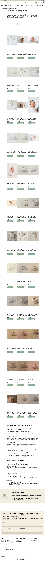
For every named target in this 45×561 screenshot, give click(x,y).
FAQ (1, 554)
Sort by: (8, 21)
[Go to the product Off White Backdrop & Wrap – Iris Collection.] (12, 137)
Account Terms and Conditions (6, 541)
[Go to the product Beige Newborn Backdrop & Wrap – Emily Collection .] (33, 268)
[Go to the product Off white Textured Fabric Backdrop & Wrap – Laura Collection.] (33, 105)
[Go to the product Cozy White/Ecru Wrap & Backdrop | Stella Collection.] (22, 39)
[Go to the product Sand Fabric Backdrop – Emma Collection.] (33, 301)
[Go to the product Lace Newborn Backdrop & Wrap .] (12, 105)
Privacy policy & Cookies (5, 547)
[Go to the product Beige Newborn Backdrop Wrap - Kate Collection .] (22, 301)
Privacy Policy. (22, 528)
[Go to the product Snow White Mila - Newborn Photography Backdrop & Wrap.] (12, 39)
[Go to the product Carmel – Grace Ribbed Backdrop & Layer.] (33, 333)
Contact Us (3, 556)
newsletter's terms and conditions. (24, 530)
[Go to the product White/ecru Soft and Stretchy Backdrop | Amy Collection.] (33, 39)
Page (24, 420)
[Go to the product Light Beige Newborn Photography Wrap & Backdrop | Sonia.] (22, 235)
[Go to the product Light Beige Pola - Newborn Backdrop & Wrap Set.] (22, 203)
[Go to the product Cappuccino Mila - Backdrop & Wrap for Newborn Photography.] (12, 399)
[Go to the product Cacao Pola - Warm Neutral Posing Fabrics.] (22, 333)
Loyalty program (34, 540)
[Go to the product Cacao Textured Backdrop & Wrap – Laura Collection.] (12, 366)
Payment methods (19, 541)
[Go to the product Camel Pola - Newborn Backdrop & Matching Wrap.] (12, 333)
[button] (36, 3)
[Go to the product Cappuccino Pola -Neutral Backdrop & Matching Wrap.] (33, 399)
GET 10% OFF (22, 533)
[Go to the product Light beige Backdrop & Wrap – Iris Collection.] (22, 137)
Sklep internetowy (21, 559)
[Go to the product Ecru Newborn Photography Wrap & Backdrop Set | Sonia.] (22, 105)
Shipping (17, 540)
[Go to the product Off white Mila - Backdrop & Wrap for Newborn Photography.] (22, 72)
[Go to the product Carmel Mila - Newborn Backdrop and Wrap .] (33, 366)
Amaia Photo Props (4, 8)
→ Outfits (8, 474)
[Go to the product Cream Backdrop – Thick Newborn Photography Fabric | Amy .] (12, 268)
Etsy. (22, 499)
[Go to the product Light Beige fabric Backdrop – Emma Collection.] (33, 203)
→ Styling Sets (9, 480)
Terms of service (4, 548)
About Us (2, 555)
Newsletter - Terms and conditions (7, 549)
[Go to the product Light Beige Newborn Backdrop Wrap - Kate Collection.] (22, 268)
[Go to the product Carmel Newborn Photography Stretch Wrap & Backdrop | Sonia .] (22, 366)
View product (10, 57)
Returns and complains (5, 540)
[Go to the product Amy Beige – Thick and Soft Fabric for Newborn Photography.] (12, 301)
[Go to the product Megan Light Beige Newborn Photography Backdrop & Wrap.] (22, 170)
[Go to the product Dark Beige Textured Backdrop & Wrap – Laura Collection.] (22, 399)
